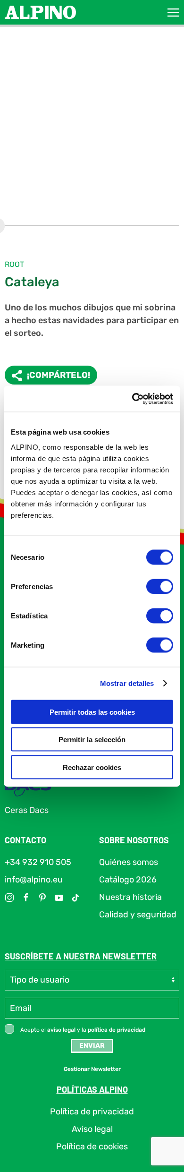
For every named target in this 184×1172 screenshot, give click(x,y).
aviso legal (61, 1030)
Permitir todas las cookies (92, 712)
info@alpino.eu (34, 879)
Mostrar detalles (127, 683)
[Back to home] (40, 12)
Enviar (92, 1046)
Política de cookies (92, 1146)
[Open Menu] (173, 12)
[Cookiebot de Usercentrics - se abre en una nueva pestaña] (132, 399)
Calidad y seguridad (137, 914)
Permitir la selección (92, 740)
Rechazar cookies (92, 767)
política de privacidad (116, 1030)
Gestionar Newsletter (92, 1069)
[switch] (159, 586)
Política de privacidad (92, 1111)
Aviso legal (92, 1129)
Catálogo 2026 (128, 879)
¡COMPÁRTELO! (58, 375)
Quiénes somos (128, 862)
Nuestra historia (130, 897)
